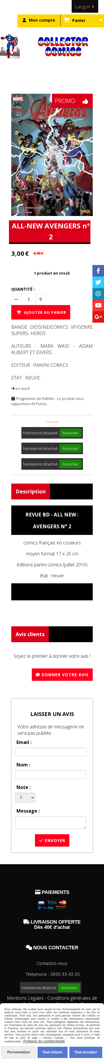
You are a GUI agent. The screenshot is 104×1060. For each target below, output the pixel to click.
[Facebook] (98, 271)
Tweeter (52, 421)
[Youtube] (98, 305)
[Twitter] (98, 282)
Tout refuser (52, 1052)
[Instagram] (98, 294)
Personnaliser (18, 1052)
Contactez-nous (52, 963)
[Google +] (98, 317)
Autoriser (70, 432)
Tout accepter (86, 1052)
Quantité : (23, 289)
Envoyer (54, 840)
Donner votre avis (64, 674)
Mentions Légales (25, 998)
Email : (23, 742)
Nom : (23, 765)
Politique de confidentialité (44, 1041)
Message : (28, 811)
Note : (23, 787)
